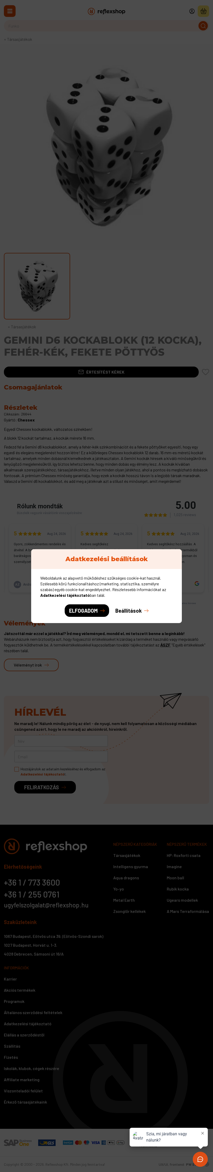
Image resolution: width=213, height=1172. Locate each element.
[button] (132, 610)
